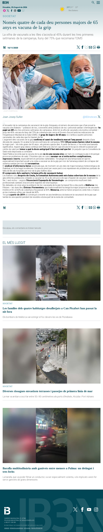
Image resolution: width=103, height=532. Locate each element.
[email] (90, 47)
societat (9, 16)
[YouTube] (19, 10)
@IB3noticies (90, 116)
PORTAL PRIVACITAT (36, 528)
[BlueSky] (23, 10)
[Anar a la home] (4, 10)
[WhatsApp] (94, 47)
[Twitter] (78, 47)
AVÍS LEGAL (27, 528)
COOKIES (6, 528)
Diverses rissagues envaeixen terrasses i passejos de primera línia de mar (48, 391)
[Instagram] (15, 10)
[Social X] (8, 10)
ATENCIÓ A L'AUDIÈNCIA (16, 528)
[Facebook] (11, 10)
